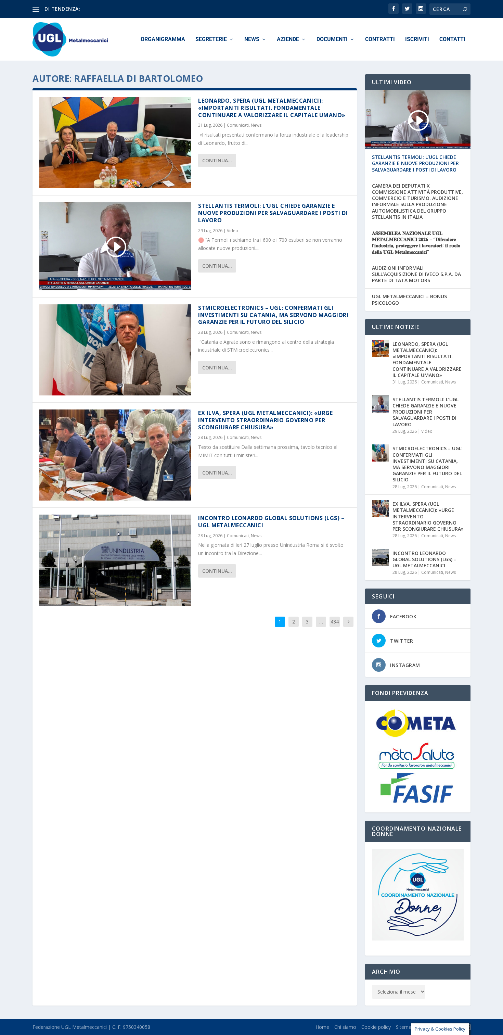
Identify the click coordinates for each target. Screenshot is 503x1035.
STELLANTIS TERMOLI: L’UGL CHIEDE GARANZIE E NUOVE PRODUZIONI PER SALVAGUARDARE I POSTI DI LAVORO (273, 213)
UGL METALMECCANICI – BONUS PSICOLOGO (409, 299)
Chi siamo (345, 1027)
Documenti (332, 39)
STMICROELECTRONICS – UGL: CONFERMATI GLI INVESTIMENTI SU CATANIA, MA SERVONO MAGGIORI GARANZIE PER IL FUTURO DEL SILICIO (273, 315)
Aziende (288, 39)
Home (322, 1027)
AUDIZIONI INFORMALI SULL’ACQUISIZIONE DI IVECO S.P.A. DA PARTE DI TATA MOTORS (416, 274)
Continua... (217, 160)
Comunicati (238, 125)
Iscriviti (417, 39)
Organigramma (163, 39)
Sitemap (405, 1027)
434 (335, 621)
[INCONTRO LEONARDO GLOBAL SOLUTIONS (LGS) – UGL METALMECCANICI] (115, 560)
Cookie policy (376, 1027)
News (251, 39)
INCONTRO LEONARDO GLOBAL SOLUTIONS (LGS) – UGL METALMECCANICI (271, 521)
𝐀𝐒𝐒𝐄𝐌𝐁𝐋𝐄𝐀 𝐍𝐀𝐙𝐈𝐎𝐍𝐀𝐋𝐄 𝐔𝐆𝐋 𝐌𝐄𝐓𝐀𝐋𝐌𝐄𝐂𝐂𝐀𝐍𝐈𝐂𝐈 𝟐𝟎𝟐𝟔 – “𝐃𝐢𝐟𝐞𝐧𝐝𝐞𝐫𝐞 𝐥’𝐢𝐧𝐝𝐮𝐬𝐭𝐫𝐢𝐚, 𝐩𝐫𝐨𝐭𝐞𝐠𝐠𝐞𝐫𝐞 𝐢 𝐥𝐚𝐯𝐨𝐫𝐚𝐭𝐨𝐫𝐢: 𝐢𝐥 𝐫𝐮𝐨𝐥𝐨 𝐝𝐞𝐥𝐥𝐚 (416, 242)
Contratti (380, 39)
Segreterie (211, 39)
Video (232, 230)
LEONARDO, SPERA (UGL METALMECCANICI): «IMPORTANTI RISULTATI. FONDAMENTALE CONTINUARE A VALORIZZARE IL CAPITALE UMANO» (272, 108)
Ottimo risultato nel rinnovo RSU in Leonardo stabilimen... (145, 8)
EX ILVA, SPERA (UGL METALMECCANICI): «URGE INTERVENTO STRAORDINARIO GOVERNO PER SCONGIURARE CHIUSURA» (265, 420)
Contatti (452, 39)
